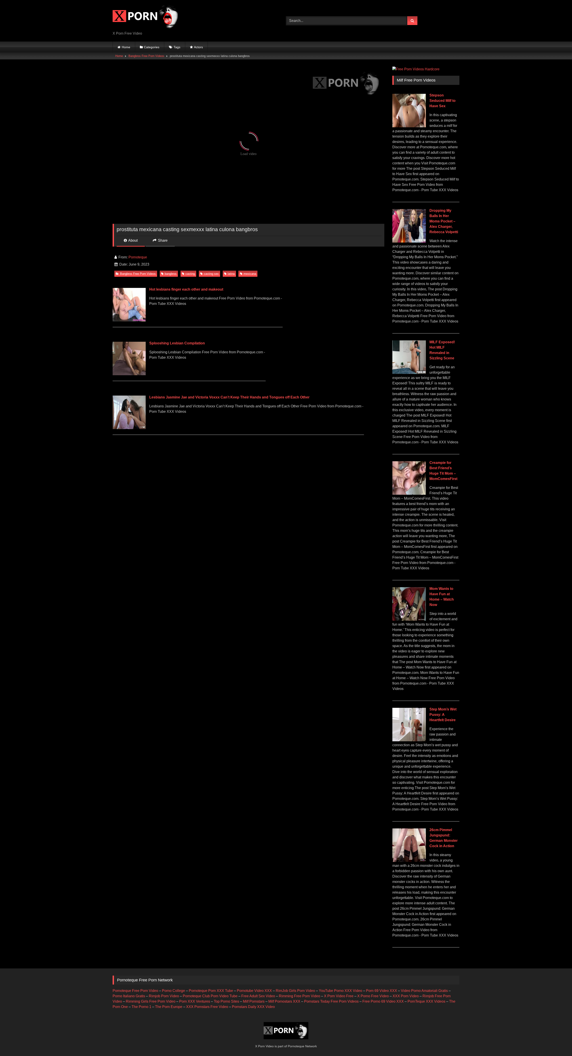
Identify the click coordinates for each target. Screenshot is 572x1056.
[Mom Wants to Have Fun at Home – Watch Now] (409, 619)
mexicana (250, 273)
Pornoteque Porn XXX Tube (211, 991)
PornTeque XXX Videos (426, 1001)
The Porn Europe (168, 1007)
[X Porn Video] (146, 17)
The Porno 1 (141, 1007)
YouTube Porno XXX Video (340, 991)
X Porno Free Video (373, 996)
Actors (198, 47)
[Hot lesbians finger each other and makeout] (129, 320)
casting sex (211, 273)
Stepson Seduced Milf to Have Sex (442, 100)
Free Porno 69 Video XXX (383, 1001)
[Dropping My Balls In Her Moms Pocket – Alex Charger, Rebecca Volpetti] (409, 241)
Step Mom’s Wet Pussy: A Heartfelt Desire (442, 714)
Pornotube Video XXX (254, 991)
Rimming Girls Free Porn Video (150, 1001)
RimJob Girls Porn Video (295, 991)
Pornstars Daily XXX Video (253, 1007)
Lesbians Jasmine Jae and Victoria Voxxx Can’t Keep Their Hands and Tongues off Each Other (229, 397)
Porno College (173, 991)
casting (190, 273)
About (133, 240)
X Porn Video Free (338, 996)
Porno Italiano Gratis (129, 996)
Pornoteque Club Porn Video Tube (210, 996)
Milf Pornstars (254, 1001)
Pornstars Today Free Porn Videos (331, 1001)
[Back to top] (558, 1042)
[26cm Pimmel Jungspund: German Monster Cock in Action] (409, 861)
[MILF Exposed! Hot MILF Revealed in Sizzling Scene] (409, 373)
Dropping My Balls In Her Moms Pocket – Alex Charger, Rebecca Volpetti (443, 221)
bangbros (171, 273)
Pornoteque (137, 257)
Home (126, 47)
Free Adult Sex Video (258, 996)
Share (162, 240)
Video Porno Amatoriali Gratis (424, 991)
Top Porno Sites (226, 1001)
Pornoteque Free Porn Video (135, 991)
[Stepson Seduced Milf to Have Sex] (409, 126)
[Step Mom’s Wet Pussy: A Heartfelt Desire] (409, 740)
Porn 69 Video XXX (381, 991)
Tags (177, 47)
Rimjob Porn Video (164, 996)
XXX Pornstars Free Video (207, 1007)
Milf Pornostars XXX (284, 1001)
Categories (151, 47)
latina (231, 273)
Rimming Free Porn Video (299, 996)
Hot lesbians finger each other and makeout (186, 289)
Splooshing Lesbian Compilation (177, 343)
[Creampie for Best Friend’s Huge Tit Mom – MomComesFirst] (409, 493)
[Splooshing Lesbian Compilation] (129, 374)
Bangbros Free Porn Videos (146, 56)
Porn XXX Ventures (194, 1001)
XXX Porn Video (406, 996)
